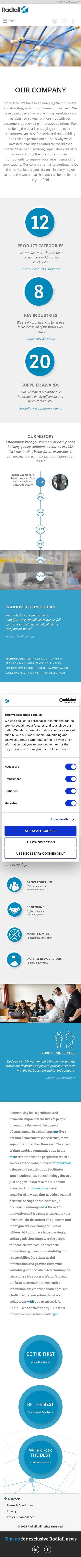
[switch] (70, 779)
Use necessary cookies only (40, 853)
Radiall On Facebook (47, 1549)
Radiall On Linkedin (35, 1549)
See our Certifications (20, 636)
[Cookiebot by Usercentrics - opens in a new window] (59, 700)
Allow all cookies (40, 831)
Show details (59, 819)
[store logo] (22, 9)
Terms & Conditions (20, 1505)
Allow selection (40, 842)
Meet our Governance (60, 1078)
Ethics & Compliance (20, 1517)
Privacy (12, 1511)
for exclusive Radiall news (41, 1538)
